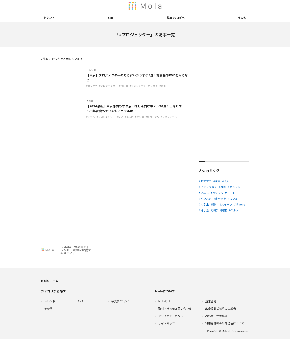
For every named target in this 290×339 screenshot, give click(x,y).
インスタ (206, 198)
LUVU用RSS (169, 6)
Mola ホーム (50, 280)
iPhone (240, 204)
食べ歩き (220, 198)
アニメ (205, 193)
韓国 (223, 187)
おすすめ (206, 181)
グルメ (234, 210)
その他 (242, 17)
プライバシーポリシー (239, 6)
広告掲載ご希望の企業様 (225, 6)
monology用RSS (154, 6)
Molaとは (204, 6)
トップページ (197, 6)
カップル (217, 193)
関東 (224, 210)
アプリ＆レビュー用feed (161, 6)
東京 (218, 181)
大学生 (205, 204)
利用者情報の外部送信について (147, 6)
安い (215, 204)
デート (231, 193)
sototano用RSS (176, 6)
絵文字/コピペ (176, 17)
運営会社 (211, 6)
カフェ (234, 198)
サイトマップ (246, 6)
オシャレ (235, 187)
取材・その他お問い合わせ (232, 6)
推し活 (205, 210)
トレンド (49, 17)
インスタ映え (209, 187)
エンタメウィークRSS (183, 6)
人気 (227, 181)
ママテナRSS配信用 (190, 6)
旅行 (215, 210)
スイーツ (226, 204)
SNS (111, 17)
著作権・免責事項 (218, 6)
